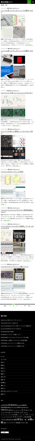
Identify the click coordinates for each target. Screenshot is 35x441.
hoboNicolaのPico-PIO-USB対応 (12, 172)
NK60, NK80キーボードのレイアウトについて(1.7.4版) (14, 337)
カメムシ (25, 410)
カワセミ (3, 412)
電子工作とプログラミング (13, 8)
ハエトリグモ (31, 414)
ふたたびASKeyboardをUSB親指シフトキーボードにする (17, 227)
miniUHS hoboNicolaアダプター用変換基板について (17, 211)
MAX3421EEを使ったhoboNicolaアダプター (17, 93)
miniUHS (23, 407)
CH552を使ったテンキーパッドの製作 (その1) (17, 51)
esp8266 (24, 405)
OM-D (4, 410)
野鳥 (2, 388)
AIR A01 (5, 405)
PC (1, 356)
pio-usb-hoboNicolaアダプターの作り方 (11, 328)
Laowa (15, 407)
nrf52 (27, 407)
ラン (23, 417)
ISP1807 (12, 407)
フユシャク (17, 417)
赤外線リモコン (21, 423)
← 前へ (5, 305)
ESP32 (18, 405)
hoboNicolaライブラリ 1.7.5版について (11, 334)
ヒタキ (10, 417)
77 (24, 305)
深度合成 (8, 419)
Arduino (12, 404)
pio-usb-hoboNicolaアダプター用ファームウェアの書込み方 (16, 326)
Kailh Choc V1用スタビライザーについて (11, 320)
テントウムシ (20, 414)
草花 (19, 419)
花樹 (15, 419)
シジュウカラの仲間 (12, 414)
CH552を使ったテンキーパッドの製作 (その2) (17, 11)
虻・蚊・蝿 (25, 419)
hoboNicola (5, 407)
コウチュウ (18, 412)
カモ (31, 410)
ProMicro (10, 410)
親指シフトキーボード (9, 422)
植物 (2, 379)
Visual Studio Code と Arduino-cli (9, 323)
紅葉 (12, 419)
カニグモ (15, 410)
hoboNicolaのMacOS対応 (7, 331)
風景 (2, 394)
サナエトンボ (4, 414)
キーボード (9, 412)
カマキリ (19, 410)
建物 (2, 374)
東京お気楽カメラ (7, 2)
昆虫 (2, 376)
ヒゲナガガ (6, 417)
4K (1, 405)
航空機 (2, 382)
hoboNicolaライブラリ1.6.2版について (15, 266)
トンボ (25, 414)
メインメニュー (33, 2)
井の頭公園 (27, 417)
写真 (2, 362)
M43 (19, 407)
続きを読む (29, 45)
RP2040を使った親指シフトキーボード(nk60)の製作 (14, 340)
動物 (2, 365)
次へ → (30, 305)
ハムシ (2, 417)
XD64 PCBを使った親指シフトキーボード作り (17, 132)
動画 (2, 368)
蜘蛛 (2, 385)
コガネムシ (26, 412)
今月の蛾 (3, 419)
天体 (2, 371)
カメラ (2, 359)
